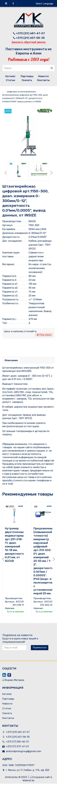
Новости (43, 76)
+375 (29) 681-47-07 (30, 33)
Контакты (43, 80)
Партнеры (27, 76)
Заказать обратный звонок (29, 42)
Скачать (27, 80)
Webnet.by (28, 780)
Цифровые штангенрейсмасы (21, 91)
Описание (11, 360)
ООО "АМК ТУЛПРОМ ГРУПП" (18, 765)
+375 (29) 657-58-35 (30, 38)
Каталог (10, 76)
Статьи (10, 80)
